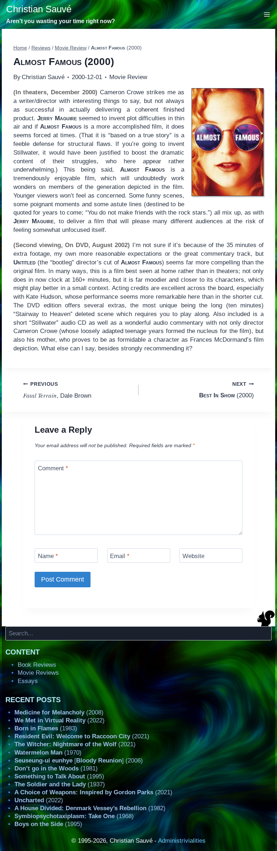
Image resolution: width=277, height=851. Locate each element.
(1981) (56, 768)
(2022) (59, 720)
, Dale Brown (57, 390)
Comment (53, 468)
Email (119, 556)
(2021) (81, 736)
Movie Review (128, 77)
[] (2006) (78, 760)
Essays (28, 681)
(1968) (74, 816)
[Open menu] (267, 14)
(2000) (226, 390)
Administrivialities (182, 840)
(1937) (59, 784)
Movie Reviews (38, 672)
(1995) (59, 776)
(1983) (45, 728)
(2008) (59, 712)
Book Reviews (37, 664)
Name (48, 556)
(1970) (48, 752)
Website (194, 556)
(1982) (90, 808)
